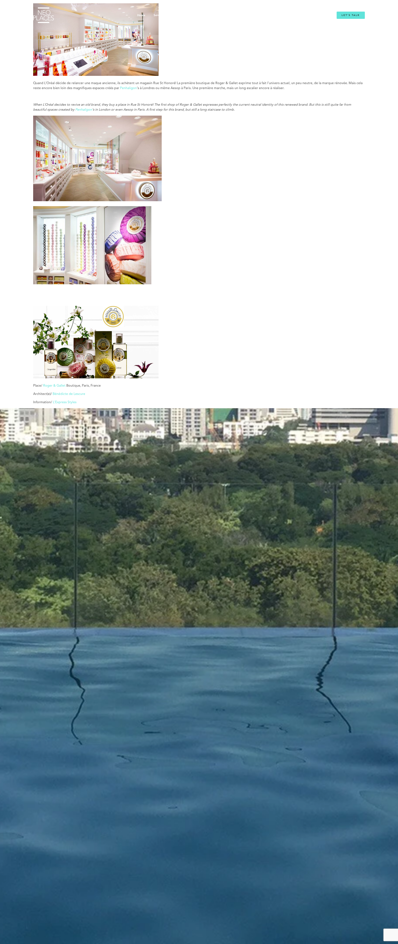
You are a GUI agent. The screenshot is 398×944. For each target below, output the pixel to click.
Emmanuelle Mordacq (224, 15)
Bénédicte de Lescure (69, 394)
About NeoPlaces (188, 15)
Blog (250, 15)
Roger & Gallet (54, 385)
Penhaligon (128, 88)
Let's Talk (351, 15)
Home (141, 15)
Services (159, 15)
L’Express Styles (64, 402)
